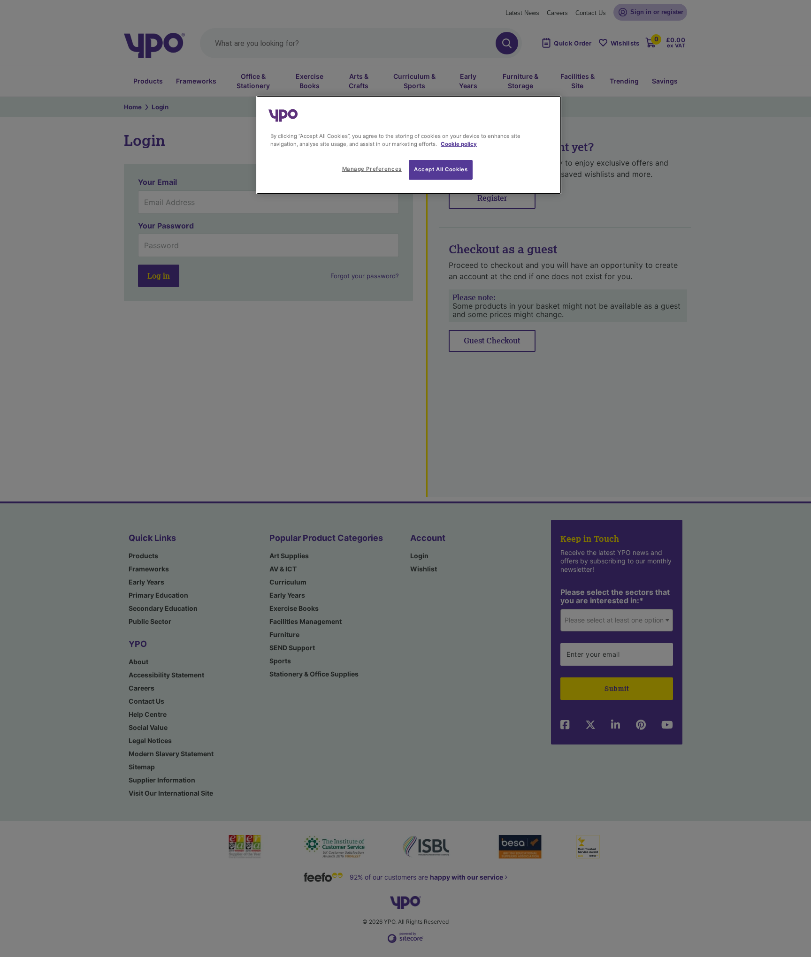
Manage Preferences (372, 169)
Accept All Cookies (440, 169)
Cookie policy (459, 144)
